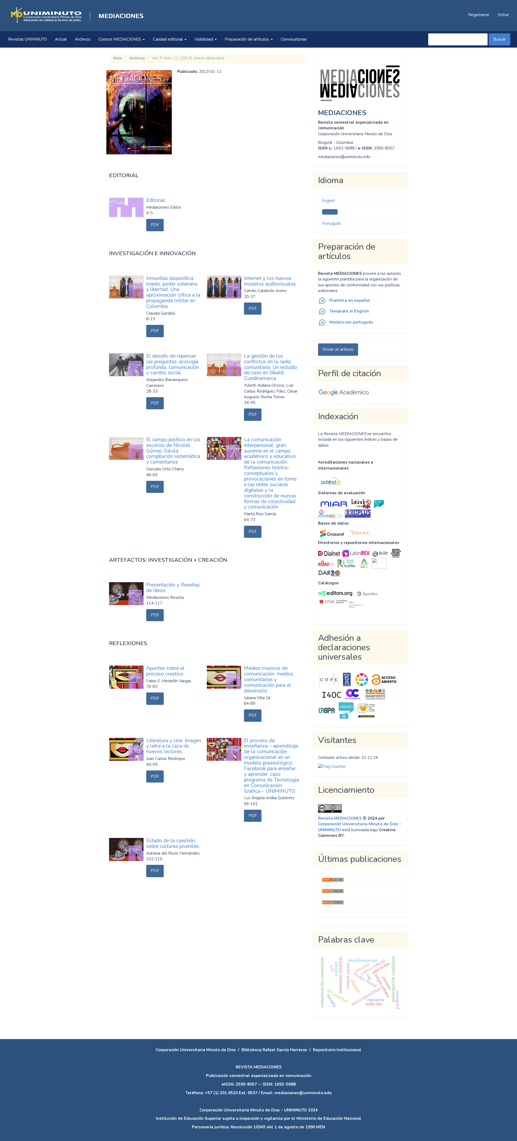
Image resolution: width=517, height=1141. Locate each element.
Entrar (503, 14)
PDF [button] (155, 225)
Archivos (82, 39)
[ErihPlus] (358, 513)
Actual (61, 39)
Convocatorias (294, 39)
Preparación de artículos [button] (247, 39)
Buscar (499, 39)
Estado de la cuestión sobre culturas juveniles (172, 843)
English (328, 200)
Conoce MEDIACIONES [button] (120, 39)
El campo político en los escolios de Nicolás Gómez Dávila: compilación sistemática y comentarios (173, 451)
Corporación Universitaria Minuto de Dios (196, 1050)
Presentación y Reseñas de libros (173, 587)
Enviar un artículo (338, 349)
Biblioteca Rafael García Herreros (274, 1050)
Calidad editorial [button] (168, 39)
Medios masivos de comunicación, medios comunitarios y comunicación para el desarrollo (268, 679)
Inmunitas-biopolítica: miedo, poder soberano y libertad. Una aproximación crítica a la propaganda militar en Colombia (173, 292)
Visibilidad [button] (204, 39)
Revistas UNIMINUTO (27, 39)
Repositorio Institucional (337, 1050)
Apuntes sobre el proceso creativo (165, 671)
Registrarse (478, 14)
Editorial (155, 200)
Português (331, 223)
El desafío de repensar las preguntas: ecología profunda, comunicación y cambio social (172, 364)
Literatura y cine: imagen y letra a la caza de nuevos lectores (173, 746)
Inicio (117, 58)
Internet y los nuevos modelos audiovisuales (270, 281)
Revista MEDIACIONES (340, 818)
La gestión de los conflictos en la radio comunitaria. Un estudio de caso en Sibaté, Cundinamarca (270, 367)
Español (330, 212)
